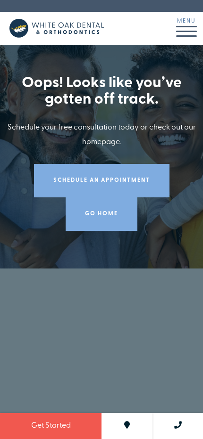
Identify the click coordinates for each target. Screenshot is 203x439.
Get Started (51, 426)
